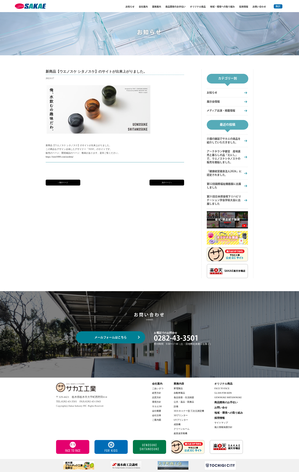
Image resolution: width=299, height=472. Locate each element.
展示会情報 (213, 102)
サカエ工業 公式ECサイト (188, 447)
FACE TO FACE (221, 388)
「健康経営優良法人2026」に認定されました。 (224, 173)
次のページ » (167, 182)
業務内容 (179, 383)
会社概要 (156, 411)
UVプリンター (181, 420)
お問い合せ (220, 407)
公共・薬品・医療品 (184, 402)
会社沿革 (156, 415)
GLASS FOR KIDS (223, 393)
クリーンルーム (181, 429)
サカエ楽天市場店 (226, 447)
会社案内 (143, 6)
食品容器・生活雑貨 (184, 397)
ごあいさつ (157, 388)
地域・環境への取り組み (222, 6)
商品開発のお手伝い (175, 6)
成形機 (177, 424)
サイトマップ (221, 422)
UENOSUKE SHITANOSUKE (228, 397)
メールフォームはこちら (110, 338)
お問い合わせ (259, 6)
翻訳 (278, 6)
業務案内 (156, 6)
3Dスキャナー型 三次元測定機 (189, 411)
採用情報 (243, 6)
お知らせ (129, 6)
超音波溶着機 (180, 433)
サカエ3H (157, 406)
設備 (176, 406)
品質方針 (156, 397)
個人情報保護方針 (223, 427)
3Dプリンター (181, 415)
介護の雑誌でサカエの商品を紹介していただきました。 (224, 140)
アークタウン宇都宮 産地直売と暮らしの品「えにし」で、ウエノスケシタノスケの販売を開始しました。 (224, 157)
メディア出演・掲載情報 (221, 111)
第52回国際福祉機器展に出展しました (224, 185)
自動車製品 (179, 393)
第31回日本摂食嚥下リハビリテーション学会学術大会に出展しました (224, 200)
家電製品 (178, 388)
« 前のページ (63, 182)
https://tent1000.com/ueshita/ (60, 156)
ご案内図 (156, 420)
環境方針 (156, 402)
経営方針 (156, 393)
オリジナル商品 (198, 6)
